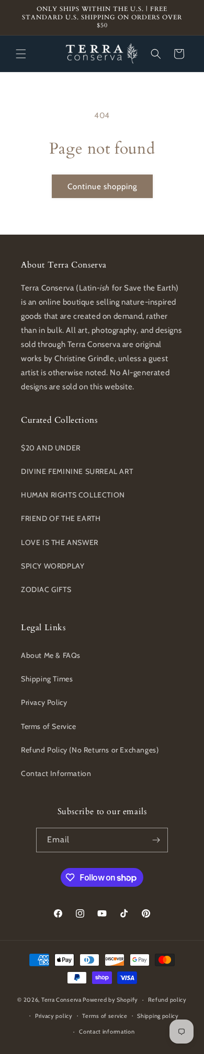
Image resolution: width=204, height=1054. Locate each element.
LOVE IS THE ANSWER (59, 542)
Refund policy (167, 999)
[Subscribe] (155, 840)
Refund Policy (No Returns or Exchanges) (89, 750)
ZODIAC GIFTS (46, 589)
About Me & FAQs (51, 655)
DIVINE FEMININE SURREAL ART (77, 471)
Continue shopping (102, 186)
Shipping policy (158, 1016)
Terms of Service (48, 726)
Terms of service (104, 1016)
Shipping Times (47, 679)
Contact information (106, 1031)
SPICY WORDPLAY (52, 566)
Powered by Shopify (110, 999)
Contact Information (56, 773)
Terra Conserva (61, 999)
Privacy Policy (44, 702)
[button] (20, 53)
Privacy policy (54, 1016)
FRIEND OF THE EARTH (60, 518)
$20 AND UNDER (51, 448)
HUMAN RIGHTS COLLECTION (73, 495)
